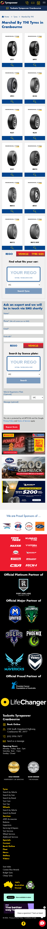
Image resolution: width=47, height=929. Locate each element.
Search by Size (9, 795)
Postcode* (8, 336)
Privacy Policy (9, 421)
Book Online (9, 846)
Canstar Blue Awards (11, 869)
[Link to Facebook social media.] (23, 924)
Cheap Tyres (7, 875)
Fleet (5, 849)
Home (6, 17)
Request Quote (11, 427)
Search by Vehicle (10, 792)
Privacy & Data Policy (16, 918)
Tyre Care (6, 801)
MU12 (12, 242)
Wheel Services (9, 834)
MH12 (35, 169)
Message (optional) (11, 402)
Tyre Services (8, 831)
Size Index (7, 867)
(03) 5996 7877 (14, 736)
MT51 (35, 206)
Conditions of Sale (30, 918)
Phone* (16, 321)
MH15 (12, 206)
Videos (6, 858)
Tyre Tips (6, 804)
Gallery (6, 855)
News (5, 852)
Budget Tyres (8, 872)
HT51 (12, 96)
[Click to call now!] (27, 3)
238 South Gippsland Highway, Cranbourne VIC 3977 (21, 730)
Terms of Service (24, 421)
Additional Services (10, 837)
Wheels (6, 807)
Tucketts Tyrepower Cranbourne (25, 8)
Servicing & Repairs (10, 828)
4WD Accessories (10, 819)
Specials (7, 840)
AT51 (12, 60)
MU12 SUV (35, 242)
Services (7, 816)
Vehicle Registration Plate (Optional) (13, 393)
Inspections (7, 825)
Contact (6, 843)
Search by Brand (9, 798)
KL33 (35, 133)
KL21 (12, 133)
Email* (6, 329)
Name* (6, 313)
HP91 (35, 60)
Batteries (6, 822)
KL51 (12, 169)
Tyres (5, 789)
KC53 (35, 96)
